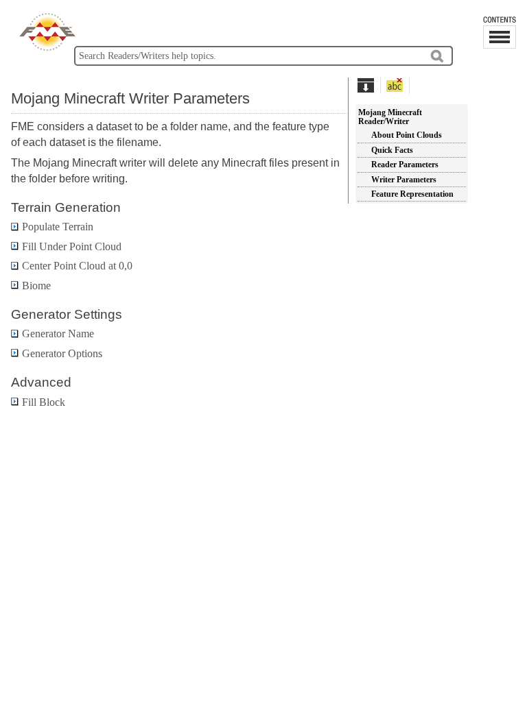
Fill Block (43, 402)
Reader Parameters (404, 164)
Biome (36, 285)
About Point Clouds (406, 135)
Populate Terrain (57, 226)
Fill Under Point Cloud (71, 246)
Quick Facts (392, 150)
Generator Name (58, 333)
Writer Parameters (403, 179)
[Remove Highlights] (394, 85)
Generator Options (62, 353)
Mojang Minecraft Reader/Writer (390, 117)
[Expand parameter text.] (366, 85)
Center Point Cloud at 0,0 (77, 265)
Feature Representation (412, 194)
